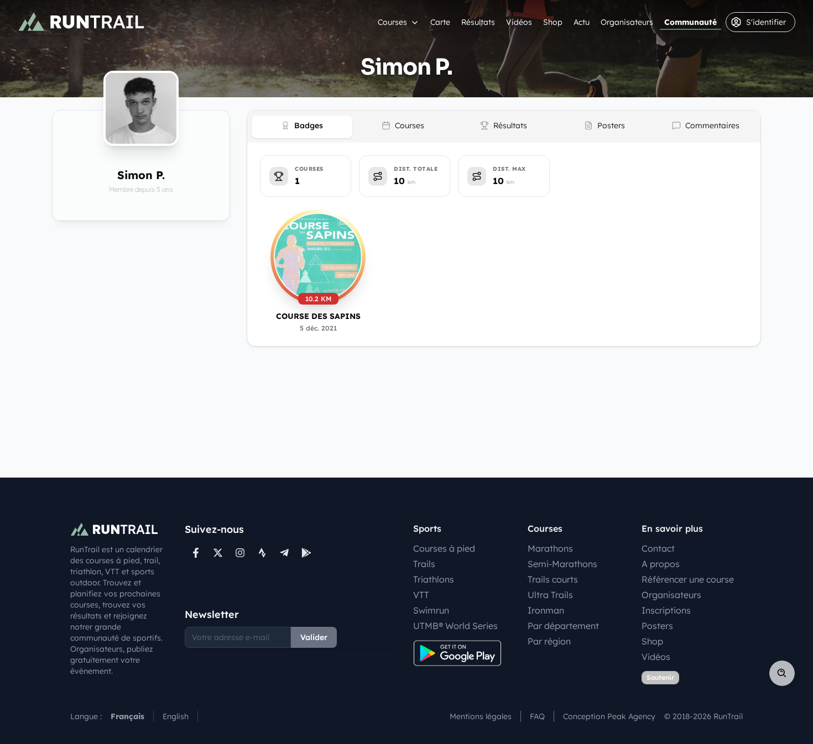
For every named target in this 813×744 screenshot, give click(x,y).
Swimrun (431, 610)
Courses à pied (444, 548)
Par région (549, 641)
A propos (661, 563)
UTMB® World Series (455, 625)
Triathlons (433, 579)
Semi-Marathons (562, 563)
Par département (563, 625)
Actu (582, 22)
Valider (313, 637)
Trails (424, 563)
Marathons (550, 548)
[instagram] (240, 553)
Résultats (478, 22)
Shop (552, 22)
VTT (421, 594)
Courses (392, 22)
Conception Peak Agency (609, 716)
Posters (657, 625)
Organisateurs (627, 22)
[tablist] (503, 127)
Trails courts (553, 579)
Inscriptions (666, 610)
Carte (440, 22)
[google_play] (306, 553)
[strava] (262, 553)
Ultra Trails (550, 594)
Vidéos (519, 22)
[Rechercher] (782, 673)
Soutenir (660, 677)
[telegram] (284, 553)
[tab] (302, 127)
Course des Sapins (318, 316)
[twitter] (218, 553)
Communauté (690, 22)
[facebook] (196, 553)
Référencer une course (688, 579)
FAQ (537, 716)
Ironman (546, 610)
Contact (658, 548)
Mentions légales (481, 716)
